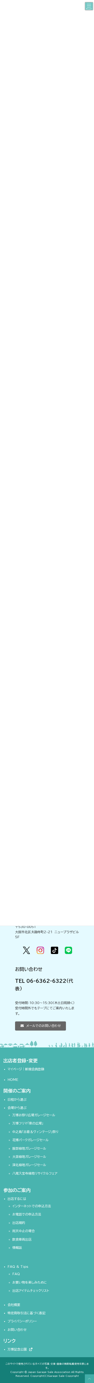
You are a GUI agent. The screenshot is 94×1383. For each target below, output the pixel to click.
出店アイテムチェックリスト (30, 1290)
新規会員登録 (34, 1069)
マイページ (15, 1069)
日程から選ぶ (17, 1099)
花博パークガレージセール (30, 1140)
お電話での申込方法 (26, 1214)
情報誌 (17, 1247)
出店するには (17, 1198)
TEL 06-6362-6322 (40, 980)
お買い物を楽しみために (29, 1282)
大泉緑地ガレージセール (29, 1156)
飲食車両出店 (21, 1239)
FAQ (16, 1274)
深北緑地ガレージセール (29, 1165)
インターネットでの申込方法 (31, 1206)
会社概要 (14, 1304)
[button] (40, 1026)
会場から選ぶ (17, 1107)
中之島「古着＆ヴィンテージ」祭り (35, 1131)
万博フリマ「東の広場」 (27, 1123)
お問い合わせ (17, 1329)
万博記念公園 (18, 1349)
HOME (13, 1079)
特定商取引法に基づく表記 (26, 1313)
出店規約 (18, 1222)
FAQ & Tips (18, 1266)
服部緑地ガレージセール (29, 1148)
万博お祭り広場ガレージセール (33, 1115)
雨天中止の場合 (23, 1231)
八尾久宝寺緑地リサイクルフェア (34, 1173)
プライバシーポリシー (22, 1321)
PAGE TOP (89, 1378)
